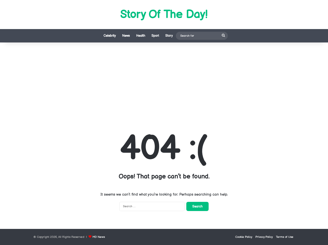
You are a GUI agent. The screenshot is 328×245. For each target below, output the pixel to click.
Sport (155, 36)
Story (169, 36)
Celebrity (110, 36)
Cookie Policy (243, 237)
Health (140, 36)
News (126, 36)
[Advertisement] (164, 80)
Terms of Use (284, 237)
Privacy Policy (264, 237)
